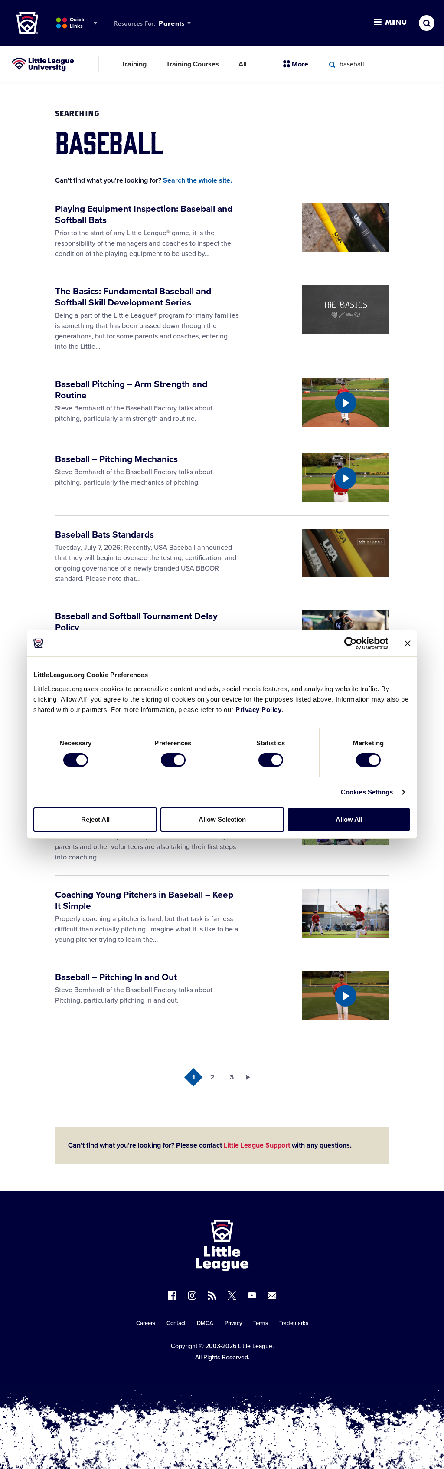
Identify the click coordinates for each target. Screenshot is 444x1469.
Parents (171, 23)
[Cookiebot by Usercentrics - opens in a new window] (350, 643)
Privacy (233, 1323)
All (242, 64)
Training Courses (192, 64)
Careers (145, 1323)
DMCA (205, 1323)
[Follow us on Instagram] (192, 1295)
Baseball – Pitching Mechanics (116, 459)
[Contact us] (272, 1295)
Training (134, 64)
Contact (176, 1323)
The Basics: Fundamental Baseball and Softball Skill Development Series (133, 297)
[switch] (173, 760)
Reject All (95, 819)
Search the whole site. (197, 180)
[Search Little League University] (332, 65)
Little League (255, 1346)
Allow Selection (222, 819)
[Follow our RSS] (212, 1295)
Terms (260, 1323)
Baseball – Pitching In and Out (116, 977)
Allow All (349, 819)
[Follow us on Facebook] (172, 1295)
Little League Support (257, 1145)
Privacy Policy (258, 709)
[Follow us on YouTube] (252, 1295)
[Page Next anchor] (250, 1077)
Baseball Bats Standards (104, 534)
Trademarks (293, 1323)
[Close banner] (408, 643)
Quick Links (77, 22)
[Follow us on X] (232, 1295)
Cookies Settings (367, 792)
